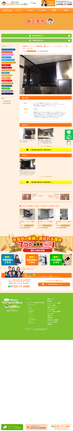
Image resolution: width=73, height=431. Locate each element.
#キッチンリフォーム (8, 62)
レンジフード (31, 314)
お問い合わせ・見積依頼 (52, 320)
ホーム (27, 298)
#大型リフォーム (7, 93)
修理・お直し (31, 322)
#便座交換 (6, 57)
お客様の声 (49, 317)
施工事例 (49, 301)
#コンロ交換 (6, 67)
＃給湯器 (6, 65)
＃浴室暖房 (6, 78)
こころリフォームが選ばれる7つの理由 (35, 302)
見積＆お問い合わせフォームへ (55, 284)
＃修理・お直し (7, 91)
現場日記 (49, 315)
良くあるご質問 (50, 309)
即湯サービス (50, 298)
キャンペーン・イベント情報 (53, 303)
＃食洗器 (5, 72)
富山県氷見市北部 (7, 101)
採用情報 (49, 324)
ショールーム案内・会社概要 (53, 311)
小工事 (29, 321)
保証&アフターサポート (52, 307)
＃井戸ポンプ (6, 85)
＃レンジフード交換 (31, 51)
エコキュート (7, 52)
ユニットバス (31, 318)
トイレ (29, 306)
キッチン (30, 316)
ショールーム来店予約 (52, 322)
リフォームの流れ (51, 305)
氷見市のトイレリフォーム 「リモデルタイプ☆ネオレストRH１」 (53, 197)
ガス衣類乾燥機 (31, 319)
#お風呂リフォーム (8, 59)
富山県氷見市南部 (44, 51)
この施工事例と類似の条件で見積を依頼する (40, 149)
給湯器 (29, 308)
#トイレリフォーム (8, 49)
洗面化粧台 (30, 311)
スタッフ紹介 (50, 313)
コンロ (29, 313)
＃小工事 (5, 88)
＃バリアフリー (7, 83)
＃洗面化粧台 (6, 75)
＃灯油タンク (6, 80)
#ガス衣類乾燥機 (7, 54)
